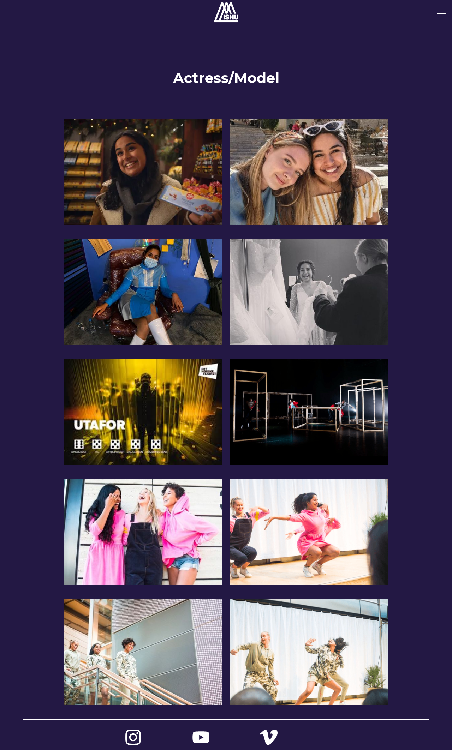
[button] (441, 13)
